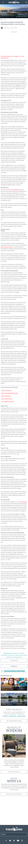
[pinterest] (14, 840)
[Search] (26, 2)
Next (26, 11)
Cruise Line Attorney (6, 390)
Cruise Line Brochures (6, 398)
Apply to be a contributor (14, 794)
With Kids (13, 671)
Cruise (18, 671)
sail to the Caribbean (13, 189)
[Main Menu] (3, 2)
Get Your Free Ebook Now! (14, 720)
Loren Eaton (4, 704)
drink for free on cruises (7, 247)
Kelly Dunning (4, 689)
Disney (22, 671)
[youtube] (18, 840)
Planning (4, 19)
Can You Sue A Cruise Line (7, 401)
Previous (2, 11)
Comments (14, 666)
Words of (14, 729)
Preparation (7, 671)
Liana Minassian (7, 27)
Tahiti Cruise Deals (6, 396)
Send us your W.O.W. (14, 771)
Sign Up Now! (14, 660)
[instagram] (22, 840)
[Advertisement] (14, 43)
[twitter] (10, 840)
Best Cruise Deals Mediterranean (9, 393)
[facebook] (6, 840)
